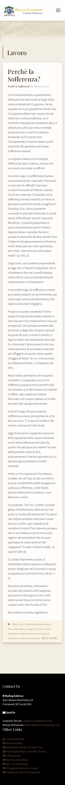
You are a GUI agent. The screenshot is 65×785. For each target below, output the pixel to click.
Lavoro (48, 629)
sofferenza (24, 638)
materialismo (26, 633)
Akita (14, 624)
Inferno (40, 629)
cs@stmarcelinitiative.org (37, 721)
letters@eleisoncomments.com (42, 725)
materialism (13, 633)
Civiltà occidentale (33, 624)
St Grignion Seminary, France (21, 768)
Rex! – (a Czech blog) (16, 764)
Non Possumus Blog (16, 759)
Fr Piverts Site (13, 755)
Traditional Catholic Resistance (22, 772)
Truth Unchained (14, 739)
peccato (38, 633)
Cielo (20, 624)
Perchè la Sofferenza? (24, 75)
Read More (49, 638)
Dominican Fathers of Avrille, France (25, 751)
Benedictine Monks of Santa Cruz (24, 747)
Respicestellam (14, 743)
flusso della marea (16, 629)
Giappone (31, 629)
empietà (47, 624)
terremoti (35, 638)
